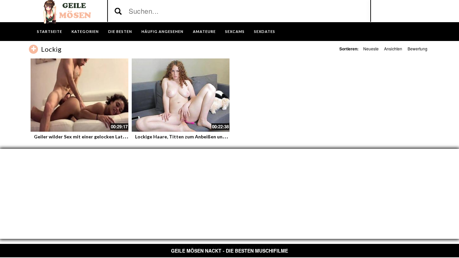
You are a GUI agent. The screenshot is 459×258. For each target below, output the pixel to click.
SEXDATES (264, 31)
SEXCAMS (235, 31)
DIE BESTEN (120, 31)
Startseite (49, 31)
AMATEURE (204, 31)
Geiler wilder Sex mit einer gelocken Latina (81, 136)
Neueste (371, 48)
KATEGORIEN (85, 31)
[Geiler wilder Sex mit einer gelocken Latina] (79, 95)
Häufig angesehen (162, 31)
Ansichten (393, 48)
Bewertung (417, 48)
